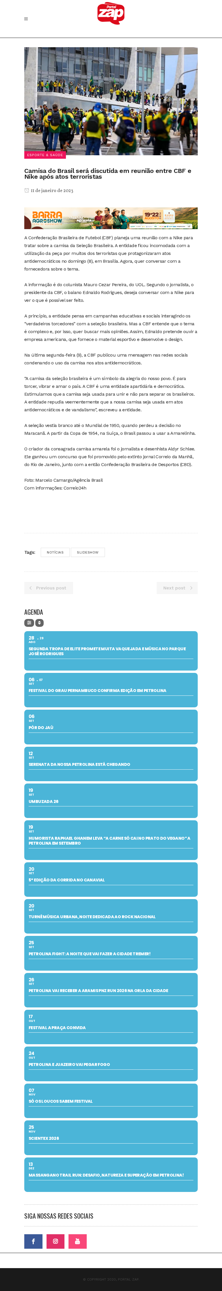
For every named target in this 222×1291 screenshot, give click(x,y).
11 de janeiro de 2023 (51, 191)
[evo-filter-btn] (29, 623)
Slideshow (88, 552)
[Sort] (39, 623)
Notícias (55, 552)
